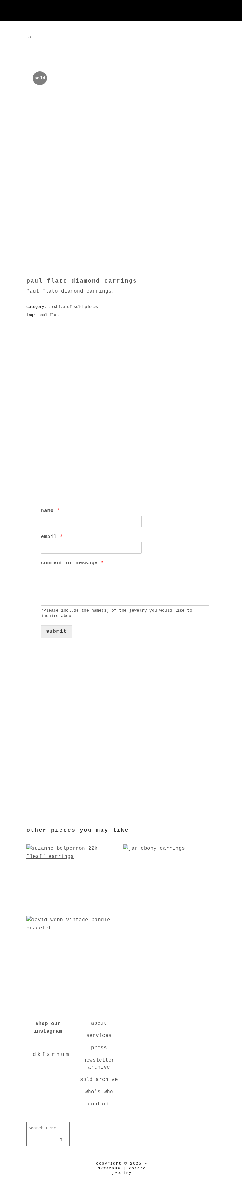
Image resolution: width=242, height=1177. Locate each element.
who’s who (99, 1092)
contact (99, 1104)
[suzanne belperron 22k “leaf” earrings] (72, 907)
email (52, 537)
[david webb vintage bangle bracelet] (72, 979)
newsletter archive (99, 1064)
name (50, 511)
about (99, 1023)
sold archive (99, 1079)
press (99, 1048)
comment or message (72, 563)
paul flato (49, 315)
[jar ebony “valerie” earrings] (169, 907)
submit (56, 631)
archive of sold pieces (73, 307)
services (99, 1036)
